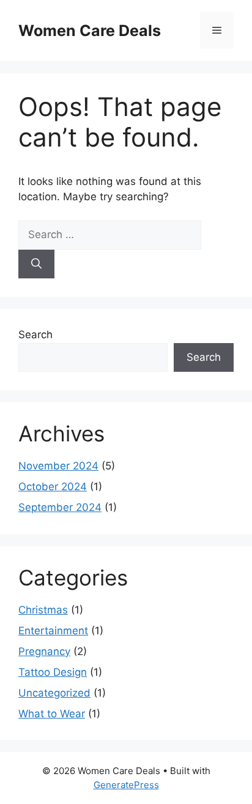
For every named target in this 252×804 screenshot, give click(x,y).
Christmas (43, 610)
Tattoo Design (52, 672)
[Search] (36, 264)
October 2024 (52, 486)
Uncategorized (54, 693)
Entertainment (53, 631)
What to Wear (51, 714)
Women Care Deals (89, 30)
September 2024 (60, 507)
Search (35, 334)
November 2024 (58, 466)
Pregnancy (44, 651)
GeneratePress (126, 785)
